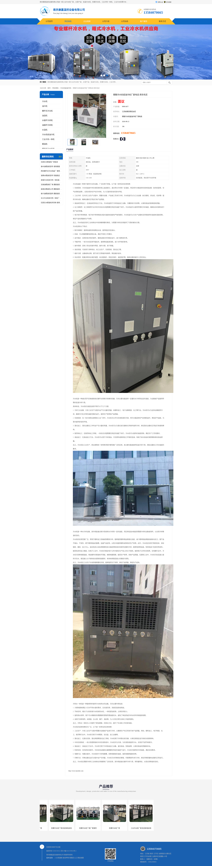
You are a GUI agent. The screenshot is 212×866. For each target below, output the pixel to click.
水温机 (44, 130)
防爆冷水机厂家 (52, 828)
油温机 (44, 116)
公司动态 (124, 21)
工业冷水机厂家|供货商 (105, 828)
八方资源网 (58, 858)
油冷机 (44, 106)
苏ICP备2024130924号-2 (68, 851)
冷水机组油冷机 (65, 88)
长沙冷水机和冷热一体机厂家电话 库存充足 (51, 198)
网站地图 (81, 858)
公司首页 (49, 21)
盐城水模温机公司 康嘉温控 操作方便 (51, 189)
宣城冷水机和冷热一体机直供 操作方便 (51, 180)
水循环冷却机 (47, 120)
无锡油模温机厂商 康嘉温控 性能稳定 (51, 184)
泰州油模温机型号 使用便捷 (50, 166)
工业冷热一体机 (48, 139)
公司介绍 (105, 21)
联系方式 (162, 21)
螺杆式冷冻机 (47, 111)
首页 (49, 88)
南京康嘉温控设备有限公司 (55, 855)
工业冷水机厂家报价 (132, 828)
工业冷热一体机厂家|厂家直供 (158, 828)
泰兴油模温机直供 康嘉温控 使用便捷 (51, 193)
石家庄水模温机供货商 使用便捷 (51, 202)
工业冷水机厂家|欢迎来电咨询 (79, 828)
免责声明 (66, 858)
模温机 (44, 144)
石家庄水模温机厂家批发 (49, 162)
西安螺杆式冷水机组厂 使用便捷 (51, 171)
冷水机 (44, 101)
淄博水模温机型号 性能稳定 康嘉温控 (51, 175)
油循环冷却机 (47, 125)
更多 (60, 157)
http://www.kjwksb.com (75, 771)
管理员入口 (73, 858)
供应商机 (68, 21)
